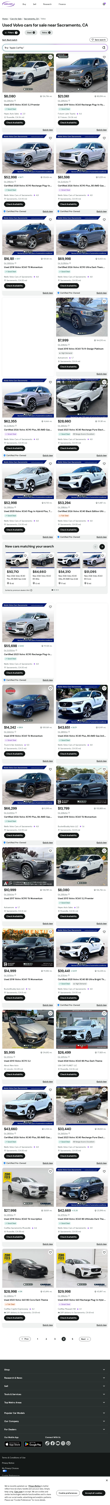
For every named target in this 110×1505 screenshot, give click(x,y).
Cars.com (18, 1491)
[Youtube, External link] (58, 1443)
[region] (55, 1490)
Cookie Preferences (11, 1475)
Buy (24, 4)
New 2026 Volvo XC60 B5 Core (93, 577)
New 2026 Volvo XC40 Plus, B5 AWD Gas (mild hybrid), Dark (16, 579)
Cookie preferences (68, 1493)
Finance (62, 4)
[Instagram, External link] (63, 1443)
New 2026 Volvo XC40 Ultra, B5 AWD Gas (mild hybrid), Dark (68, 579)
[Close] (107, 1480)
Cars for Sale (16, 18)
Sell (34, 4)
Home (5, 18)
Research (47, 4)
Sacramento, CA (31, 18)
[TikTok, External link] (47, 1443)
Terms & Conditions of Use (13, 1457)
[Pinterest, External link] (68, 1443)
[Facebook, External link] (53, 1443)
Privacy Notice (8, 1463)
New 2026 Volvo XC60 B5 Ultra (42, 577)
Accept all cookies (93, 1493)
